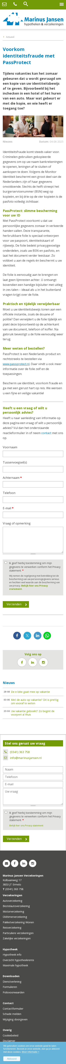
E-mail (8, 508)
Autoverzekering (12, 900)
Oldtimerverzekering (15, 917)
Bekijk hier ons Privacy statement (26, 825)
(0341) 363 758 (20, 752)
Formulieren (10, 987)
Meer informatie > (30, 1052)
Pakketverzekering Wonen (18, 922)
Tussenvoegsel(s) (15, 462)
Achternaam (12, 478)
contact (46, 433)
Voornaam (10, 447)
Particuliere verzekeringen (18, 933)
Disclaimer (9, 1040)
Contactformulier (13, 1008)
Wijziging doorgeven (15, 1019)
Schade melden (12, 1014)
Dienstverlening (12, 981)
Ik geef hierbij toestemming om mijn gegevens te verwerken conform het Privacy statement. (34, 566)
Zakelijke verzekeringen (17, 938)
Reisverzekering (12, 927)
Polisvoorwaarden (13, 992)
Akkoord (11, 1058)
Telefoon (9, 493)
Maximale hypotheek (15, 965)
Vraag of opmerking (17, 523)
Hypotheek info (12, 954)
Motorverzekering (13, 911)
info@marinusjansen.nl (26, 758)
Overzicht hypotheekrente (18, 960)
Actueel (10, 37)
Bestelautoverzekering (16, 906)
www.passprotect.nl (16, 364)
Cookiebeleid (10, 1035)
